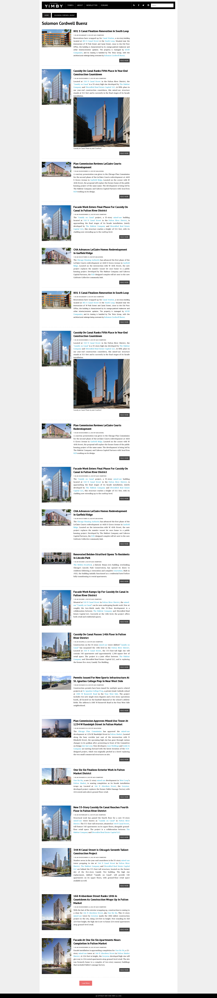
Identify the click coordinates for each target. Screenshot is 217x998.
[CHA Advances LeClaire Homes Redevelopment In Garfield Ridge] (56, 263)
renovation (118, 570)
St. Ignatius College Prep (93, 691)
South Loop (110, 41)
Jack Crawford (99, 35)
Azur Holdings (113, 746)
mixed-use (117, 217)
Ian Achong (100, 171)
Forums (104, 5)
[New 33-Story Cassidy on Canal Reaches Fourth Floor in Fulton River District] (56, 840)
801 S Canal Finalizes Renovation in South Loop (101, 31)
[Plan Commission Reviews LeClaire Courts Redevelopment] (56, 175)
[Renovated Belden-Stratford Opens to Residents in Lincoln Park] (56, 562)
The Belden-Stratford (82, 565)
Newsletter (91, 5)
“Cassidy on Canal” (84, 605)
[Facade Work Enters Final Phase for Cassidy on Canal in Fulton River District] (56, 239)
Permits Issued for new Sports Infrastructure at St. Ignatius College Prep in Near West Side (101, 679)
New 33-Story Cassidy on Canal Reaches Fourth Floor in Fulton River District (100, 809)
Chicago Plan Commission (90, 731)
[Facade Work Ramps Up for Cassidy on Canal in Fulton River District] (56, 624)
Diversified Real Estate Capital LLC (100, 87)
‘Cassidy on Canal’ (80, 84)
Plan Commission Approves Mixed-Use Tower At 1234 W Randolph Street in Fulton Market (100, 722)
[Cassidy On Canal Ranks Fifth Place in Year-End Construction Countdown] (56, 103)
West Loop (124, 780)
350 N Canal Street (92, 81)
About (80, 5)
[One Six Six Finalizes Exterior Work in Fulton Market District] (56, 783)
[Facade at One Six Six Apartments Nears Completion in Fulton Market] (56, 972)
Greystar (125, 786)
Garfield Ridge (96, 180)
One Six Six (78, 780)
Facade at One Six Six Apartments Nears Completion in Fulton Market (97, 941)
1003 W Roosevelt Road (86, 694)
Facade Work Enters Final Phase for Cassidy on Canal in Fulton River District (100, 208)
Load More (86, 983)
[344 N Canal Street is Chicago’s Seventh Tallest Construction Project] (56, 875)
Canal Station (108, 38)
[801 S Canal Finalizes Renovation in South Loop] (56, 46)
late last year (87, 746)
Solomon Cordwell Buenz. (114, 55)
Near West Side (111, 694)
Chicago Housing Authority (88, 260)
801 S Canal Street (91, 41)
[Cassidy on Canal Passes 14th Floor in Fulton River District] (56, 659)
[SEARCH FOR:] (162, 5)
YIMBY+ (70, 5)
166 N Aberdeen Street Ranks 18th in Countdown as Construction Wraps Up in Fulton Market (100, 899)
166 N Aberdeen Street (105, 786)
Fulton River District (118, 220)
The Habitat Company (95, 226)
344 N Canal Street (121, 823)
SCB (75, 191)
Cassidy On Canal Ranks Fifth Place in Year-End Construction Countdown (100, 72)
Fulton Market (116, 734)
